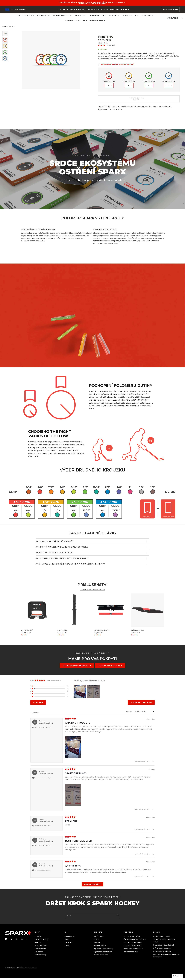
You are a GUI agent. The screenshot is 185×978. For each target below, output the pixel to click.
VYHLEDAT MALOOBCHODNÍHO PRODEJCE (85, 21)
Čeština (175, 976)
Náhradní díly (40, 955)
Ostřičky (38, 936)
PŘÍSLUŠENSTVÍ (96, 16)
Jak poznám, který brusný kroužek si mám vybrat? (62, 558)
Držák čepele (137, 630)
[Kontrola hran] (111, 610)
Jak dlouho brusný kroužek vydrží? (55, 541)
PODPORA (146, 16)
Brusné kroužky (41, 939)
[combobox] (177, 976)
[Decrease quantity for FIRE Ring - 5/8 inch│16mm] (145, 85)
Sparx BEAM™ (27, 630)
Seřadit (129, 711)
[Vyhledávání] (182, 18)
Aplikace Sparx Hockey (103, 949)
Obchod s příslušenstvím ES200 (92, 589)
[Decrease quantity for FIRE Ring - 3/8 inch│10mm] (106, 85)
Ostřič (96, 939)
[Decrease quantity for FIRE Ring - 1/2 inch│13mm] (126, 85)
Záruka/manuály (130, 952)
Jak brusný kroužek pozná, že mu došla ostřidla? (62, 547)
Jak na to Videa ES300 (133, 942)
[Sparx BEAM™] (37, 610)
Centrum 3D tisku (101, 955)
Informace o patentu (162, 948)
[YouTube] (23, 939)
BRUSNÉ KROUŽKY (61, 16)
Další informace (122, 9)
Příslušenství (40, 949)
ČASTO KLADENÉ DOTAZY (135, 939)
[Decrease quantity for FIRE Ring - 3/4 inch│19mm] (165, 85)
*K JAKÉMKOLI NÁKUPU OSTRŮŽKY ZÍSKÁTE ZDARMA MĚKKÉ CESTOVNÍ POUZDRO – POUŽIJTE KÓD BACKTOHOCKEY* (92, 2)
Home (4, 26)
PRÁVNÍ (156, 932)
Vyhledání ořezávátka (103, 952)
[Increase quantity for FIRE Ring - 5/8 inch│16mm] (151, 85)
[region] (87, 691)
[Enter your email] (118, 915)
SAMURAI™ (42, 16)
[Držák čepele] (147, 610)
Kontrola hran (101, 630)
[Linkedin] (28, 939)
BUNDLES (79, 16)
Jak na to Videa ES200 (133, 945)
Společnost (69, 936)
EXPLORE (113, 16)
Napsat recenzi (143, 703)
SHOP (37, 932)
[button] (49, 686)
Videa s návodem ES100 (133, 949)
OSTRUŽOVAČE (25, 16)
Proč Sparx (98, 936)
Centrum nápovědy (132, 936)
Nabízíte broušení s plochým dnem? (54, 553)
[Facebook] (7, 939)
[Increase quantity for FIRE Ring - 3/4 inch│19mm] (171, 85)
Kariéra (67, 945)
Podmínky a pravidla (161, 936)
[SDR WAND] (74, 610)
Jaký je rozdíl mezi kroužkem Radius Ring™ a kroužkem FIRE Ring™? (70, 564)
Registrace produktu (162, 951)
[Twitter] (12, 939)
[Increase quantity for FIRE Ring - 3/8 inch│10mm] (111, 85)
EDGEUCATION (130, 16)
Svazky (38, 942)
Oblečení (39, 952)
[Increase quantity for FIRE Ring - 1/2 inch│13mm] (131, 85)
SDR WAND (62, 630)
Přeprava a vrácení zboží (163, 945)
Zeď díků (68, 942)
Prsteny (97, 942)
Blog (67, 939)
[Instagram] (18, 939)
